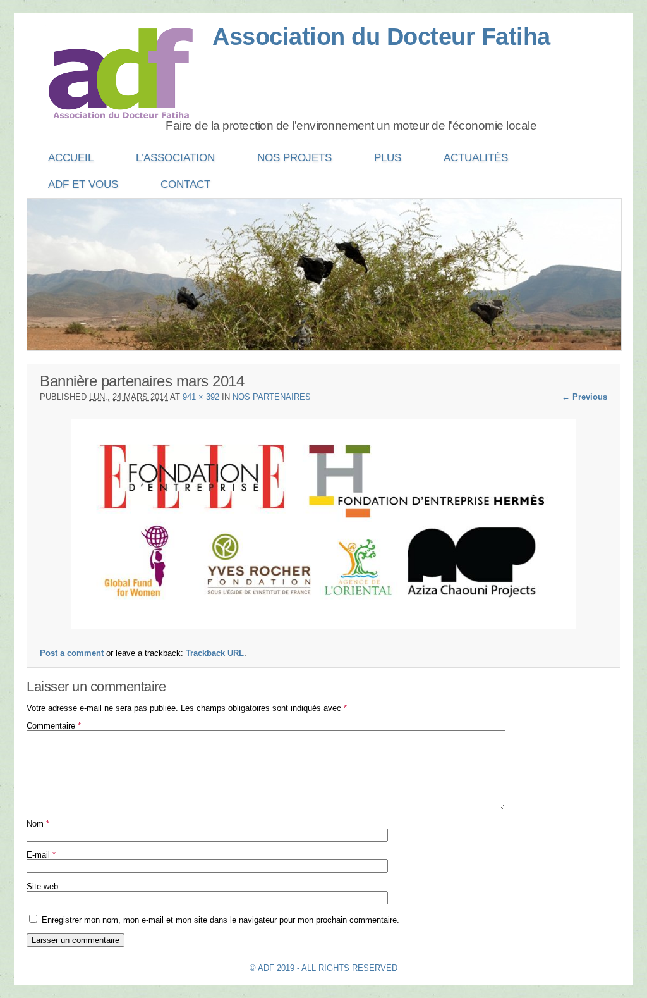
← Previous (584, 397)
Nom (38, 824)
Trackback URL (215, 653)
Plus (387, 158)
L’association (175, 158)
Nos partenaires (272, 397)
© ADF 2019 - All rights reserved (323, 968)
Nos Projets (294, 158)
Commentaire (54, 725)
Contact (185, 184)
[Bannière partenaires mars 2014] (323, 626)
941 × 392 (201, 397)
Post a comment (72, 653)
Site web (42, 886)
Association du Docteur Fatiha (381, 36)
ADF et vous (83, 184)
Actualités (476, 158)
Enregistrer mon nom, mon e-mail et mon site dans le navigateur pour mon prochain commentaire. (220, 920)
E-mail (41, 854)
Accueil (71, 158)
